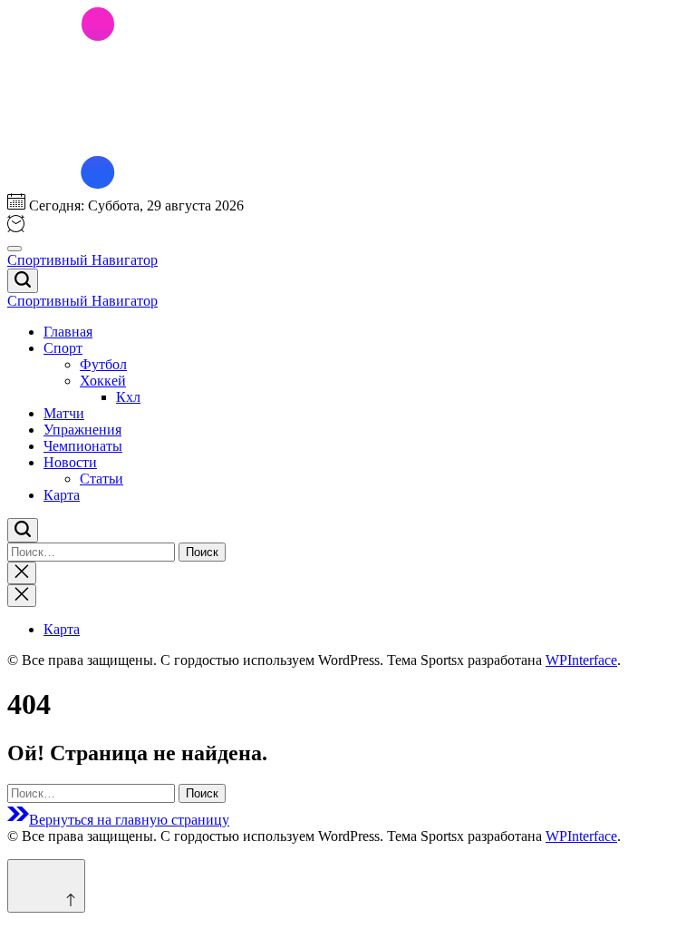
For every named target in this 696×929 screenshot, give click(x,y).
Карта (62, 495)
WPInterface (581, 660)
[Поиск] (22, 281)
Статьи (101, 478)
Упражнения (82, 429)
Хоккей (103, 380)
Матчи (64, 413)
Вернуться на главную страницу (129, 819)
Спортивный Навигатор (82, 260)
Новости (70, 462)
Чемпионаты (83, 446)
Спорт (63, 348)
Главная (68, 331)
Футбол (103, 364)
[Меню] (14, 248)
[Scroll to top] (46, 886)
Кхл (128, 397)
